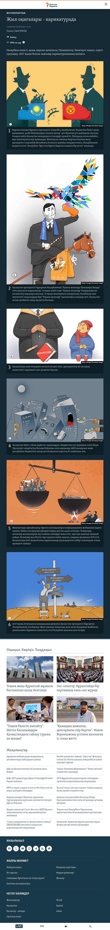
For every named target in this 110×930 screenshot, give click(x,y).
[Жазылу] (49, 848)
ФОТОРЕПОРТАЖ (16, 13)
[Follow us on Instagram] (29, 848)
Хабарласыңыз (14, 867)
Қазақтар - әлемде (16, 911)
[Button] (11, 38)
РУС (42, 926)
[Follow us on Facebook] (9, 848)
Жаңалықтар (13, 900)
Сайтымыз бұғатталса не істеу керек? (25, 878)
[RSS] (42, 848)
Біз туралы (12, 873)
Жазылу (60, 878)
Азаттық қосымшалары (18, 884)
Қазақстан (12, 906)
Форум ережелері (65, 873)
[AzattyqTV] (66, 926)
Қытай (59, 906)
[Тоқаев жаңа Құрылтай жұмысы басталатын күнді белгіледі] (30, 669)
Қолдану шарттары (66, 867)
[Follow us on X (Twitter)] (16, 848)
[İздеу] (90, 926)
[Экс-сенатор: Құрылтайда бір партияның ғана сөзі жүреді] (80, 669)
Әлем (59, 911)
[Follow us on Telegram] (36, 848)
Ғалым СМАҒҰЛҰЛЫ (17, 31)
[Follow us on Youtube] (22, 848)
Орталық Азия (14, 917)
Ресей (59, 900)
